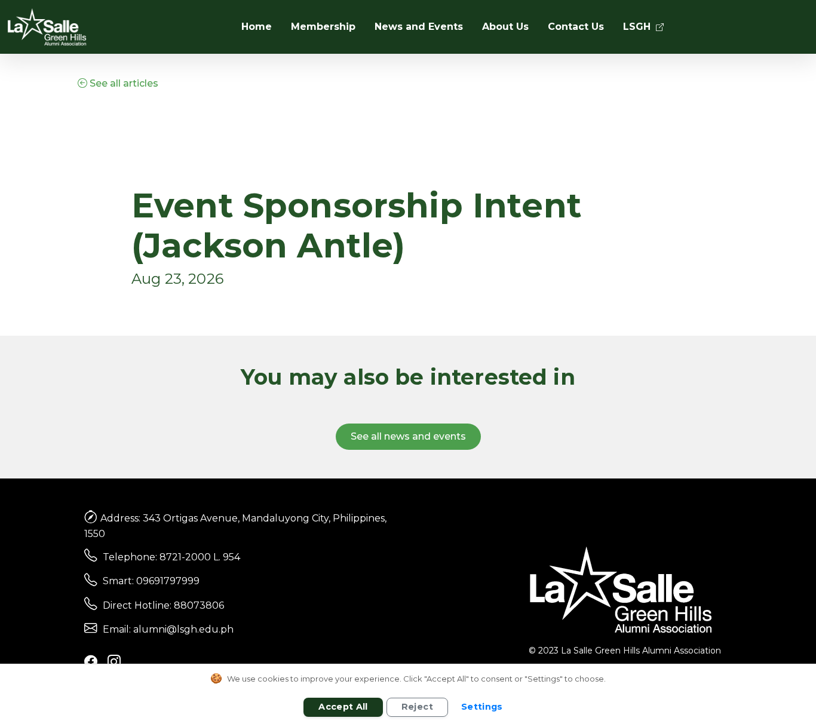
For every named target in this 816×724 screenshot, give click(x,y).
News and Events (419, 26)
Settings (482, 706)
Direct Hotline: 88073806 (163, 605)
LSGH (638, 26)
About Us (505, 26)
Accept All (343, 706)
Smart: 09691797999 (151, 581)
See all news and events (408, 436)
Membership (323, 26)
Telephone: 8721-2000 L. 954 (171, 557)
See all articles (122, 83)
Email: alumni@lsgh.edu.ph (168, 629)
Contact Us (576, 26)
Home (256, 26)
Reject (417, 706)
